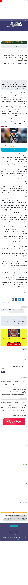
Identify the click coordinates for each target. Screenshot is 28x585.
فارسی (26, 20)
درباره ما (11, 20)
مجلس (13, 46)
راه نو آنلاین (20, 515)
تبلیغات (9, 20)
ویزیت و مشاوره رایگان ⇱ (14, 345)
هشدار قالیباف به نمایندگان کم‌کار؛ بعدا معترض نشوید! (14, 320)
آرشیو (6, 20)
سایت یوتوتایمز (14, 520)
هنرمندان (9, 309)
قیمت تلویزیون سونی (9, 515)
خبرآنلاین (14, 25)
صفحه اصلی (24, 46)
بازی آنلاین (16, 515)
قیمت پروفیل (20, 520)
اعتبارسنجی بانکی (13, 518)
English (21, 20)
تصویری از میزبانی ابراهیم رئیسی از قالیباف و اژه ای (14, 325)
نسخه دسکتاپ (14, 526)
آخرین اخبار (23, 377)
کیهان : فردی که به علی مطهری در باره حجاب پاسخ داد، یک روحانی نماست (14, 405)
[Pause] (3, 141)
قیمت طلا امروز (7, 518)
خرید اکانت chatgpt (7, 520)
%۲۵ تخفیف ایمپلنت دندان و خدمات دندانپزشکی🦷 (14, 339)
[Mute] (5, 141)
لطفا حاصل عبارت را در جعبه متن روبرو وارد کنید (17, 366)
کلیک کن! (14, 150)
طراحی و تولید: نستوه (13, 539)
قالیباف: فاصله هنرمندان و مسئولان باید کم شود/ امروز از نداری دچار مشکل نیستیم (15, 58)
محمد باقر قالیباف (20, 312)
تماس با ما (14, 20)
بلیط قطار (25, 520)
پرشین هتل (12, 517)
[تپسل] (1, 41)
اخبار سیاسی (18, 46)
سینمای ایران (12, 312)
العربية (23, 20)
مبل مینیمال (24, 517)
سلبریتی (3, 309)
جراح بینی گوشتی (18, 517)
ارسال (3, 372)
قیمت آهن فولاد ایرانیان (22, 518)
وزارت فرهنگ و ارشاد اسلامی (18, 309)
